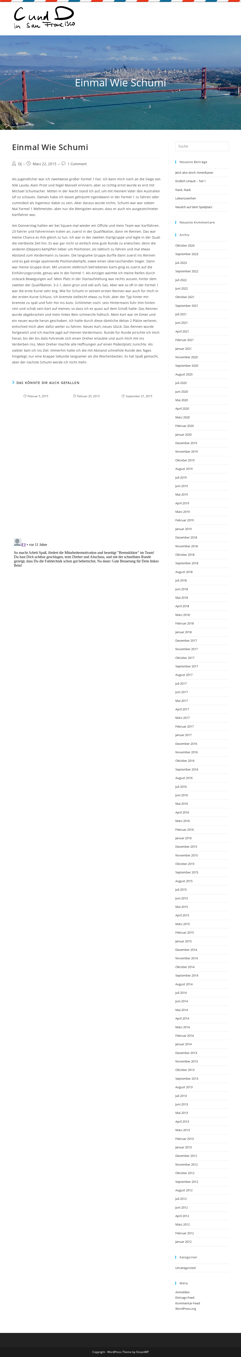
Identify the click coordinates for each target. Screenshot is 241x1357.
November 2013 (186, 1061)
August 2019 (184, 469)
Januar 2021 (183, 348)
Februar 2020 (184, 426)
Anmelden (182, 1292)
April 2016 (182, 812)
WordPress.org (185, 1308)
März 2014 (182, 1027)
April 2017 (182, 709)
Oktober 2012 (184, 1173)
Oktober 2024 (184, 245)
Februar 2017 (184, 726)
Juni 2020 (181, 391)
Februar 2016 (184, 829)
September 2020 (186, 365)
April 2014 (182, 1018)
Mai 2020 (181, 400)
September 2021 (186, 305)
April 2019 (182, 503)
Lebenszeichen (185, 198)
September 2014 (186, 975)
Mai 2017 (181, 701)
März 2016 (182, 821)
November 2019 (186, 451)
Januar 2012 (183, 1241)
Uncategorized (185, 1268)
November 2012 (186, 1164)
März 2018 (182, 615)
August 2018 (184, 572)
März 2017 (182, 718)
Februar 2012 (184, 1233)
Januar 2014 (183, 1044)
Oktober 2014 (184, 967)
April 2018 (182, 606)
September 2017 (186, 666)
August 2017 (184, 675)
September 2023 (186, 254)
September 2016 (186, 769)
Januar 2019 (183, 529)
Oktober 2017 (184, 658)
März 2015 (182, 924)
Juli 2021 (181, 314)
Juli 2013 (181, 1096)
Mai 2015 (181, 907)
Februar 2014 (184, 1035)
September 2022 (186, 271)
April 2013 (182, 1121)
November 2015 (186, 855)
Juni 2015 (181, 898)
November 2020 (186, 357)
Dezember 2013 (186, 1053)
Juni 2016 (181, 795)
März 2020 (182, 417)
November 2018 (186, 546)
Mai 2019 (181, 494)
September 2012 (186, 1182)
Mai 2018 (181, 597)
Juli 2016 (181, 786)
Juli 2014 (181, 992)
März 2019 (182, 512)
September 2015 (186, 872)
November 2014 (186, 958)
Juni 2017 (181, 692)
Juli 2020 (181, 383)
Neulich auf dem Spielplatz (193, 207)
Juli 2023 (181, 263)
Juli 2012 (181, 1199)
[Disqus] (86, 473)
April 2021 (182, 331)
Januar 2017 (183, 735)
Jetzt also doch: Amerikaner (194, 172)
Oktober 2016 (184, 761)
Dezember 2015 (186, 846)
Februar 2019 (184, 520)
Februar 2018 (184, 623)
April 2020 (182, 408)
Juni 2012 (181, 1207)
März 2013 (182, 1130)
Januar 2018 (183, 632)
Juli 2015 (181, 889)
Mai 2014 (181, 1010)
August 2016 (184, 778)
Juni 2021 (181, 322)
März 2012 (182, 1224)
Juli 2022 (181, 280)
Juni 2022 (181, 288)
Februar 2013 (184, 1139)
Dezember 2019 (186, 443)
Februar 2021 (184, 340)
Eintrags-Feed (184, 1297)
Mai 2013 (181, 1113)
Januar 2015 (183, 941)
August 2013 (184, 1087)
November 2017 (186, 649)
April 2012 (182, 1216)
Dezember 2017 (186, 640)
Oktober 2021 (184, 297)
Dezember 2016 (186, 744)
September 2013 (186, 1078)
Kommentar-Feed (187, 1303)
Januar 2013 (183, 1147)
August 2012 (184, 1190)
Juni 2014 (181, 1001)
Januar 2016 (183, 838)
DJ (20, 164)
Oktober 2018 (184, 554)
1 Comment (77, 164)
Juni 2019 (181, 486)
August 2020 (184, 374)
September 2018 (186, 563)
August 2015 (184, 881)
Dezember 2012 (186, 1156)
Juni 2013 (181, 1104)
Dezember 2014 (186, 950)
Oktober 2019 (184, 460)
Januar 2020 (183, 434)
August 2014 (184, 984)
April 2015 (182, 915)
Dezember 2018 (186, 537)
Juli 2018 (181, 580)
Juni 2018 (181, 589)
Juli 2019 (181, 477)
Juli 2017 (181, 683)
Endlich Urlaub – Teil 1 (190, 181)
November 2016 (186, 752)
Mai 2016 (181, 803)
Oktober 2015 (184, 864)
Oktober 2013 (184, 1070)
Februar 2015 (184, 932)
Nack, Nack (183, 190)
